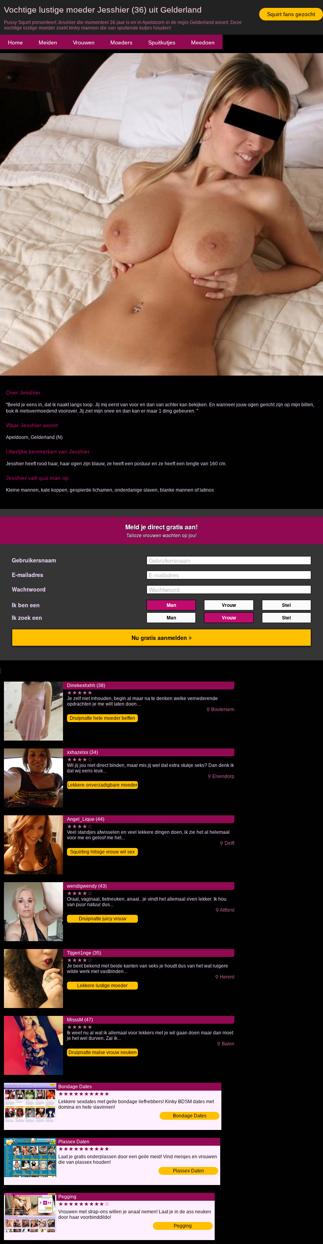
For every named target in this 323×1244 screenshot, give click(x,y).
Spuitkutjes (161, 42)
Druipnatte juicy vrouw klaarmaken (102, 919)
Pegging (183, 1226)
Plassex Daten (188, 1171)
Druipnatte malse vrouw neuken (103, 1052)
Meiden (48, 42)
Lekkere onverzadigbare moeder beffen (102, 785)
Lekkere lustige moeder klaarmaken (102, 986)
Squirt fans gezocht (291, 14)
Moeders (121, 42)
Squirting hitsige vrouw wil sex (102, 852)
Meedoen (203, 42)
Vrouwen (84, 42)
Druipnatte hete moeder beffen (102, 718)
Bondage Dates (189, 1116)
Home (15, 42)
